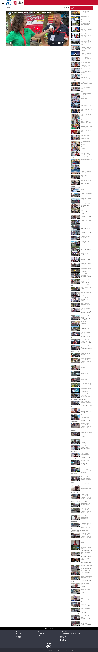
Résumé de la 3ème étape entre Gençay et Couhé (86, 591)
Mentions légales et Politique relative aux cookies (70, 633)
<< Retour (66, 7)
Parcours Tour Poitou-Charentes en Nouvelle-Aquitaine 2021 (86, 385)
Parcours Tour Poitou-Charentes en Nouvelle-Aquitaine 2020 (86, 390)
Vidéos (8, 7)
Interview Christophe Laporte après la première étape (85, 517)
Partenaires (18, 634)
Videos (17, 640)
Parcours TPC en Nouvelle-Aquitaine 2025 (85, 18)
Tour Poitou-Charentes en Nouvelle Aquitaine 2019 (86, 547)
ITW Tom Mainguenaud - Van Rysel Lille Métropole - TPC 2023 (86, 121)
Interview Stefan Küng (86, 180)
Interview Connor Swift (86, 292)
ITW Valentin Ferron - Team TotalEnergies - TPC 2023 (86, 95)
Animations (18, 637)
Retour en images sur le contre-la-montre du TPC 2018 (86, 578)
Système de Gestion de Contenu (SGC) (42, 650)
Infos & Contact (63, 636)
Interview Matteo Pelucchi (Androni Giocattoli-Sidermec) (85, 455)
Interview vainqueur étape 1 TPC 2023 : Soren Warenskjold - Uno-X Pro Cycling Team (80, 155)
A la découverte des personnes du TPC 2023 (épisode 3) (86, 105)
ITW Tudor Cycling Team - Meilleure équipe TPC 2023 (86, 83)
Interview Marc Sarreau (86, 215)
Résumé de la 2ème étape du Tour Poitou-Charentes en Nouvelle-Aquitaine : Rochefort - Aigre (81, 479)
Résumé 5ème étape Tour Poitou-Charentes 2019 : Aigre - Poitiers (86, 403)
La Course (18, 633)
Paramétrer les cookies (64, 634)
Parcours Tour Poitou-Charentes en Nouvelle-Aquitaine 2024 (86, 53)
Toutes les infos (41, 633)
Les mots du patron (85, 164)
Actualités (18, 636)
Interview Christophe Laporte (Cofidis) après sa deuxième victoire (86, 488)
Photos (17, 639)
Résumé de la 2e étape (86, 327)
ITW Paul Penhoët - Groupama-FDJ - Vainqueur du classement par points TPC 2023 (81, 77)
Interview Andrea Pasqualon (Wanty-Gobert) (85, 417)
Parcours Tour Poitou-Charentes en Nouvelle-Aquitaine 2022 (86, 270)
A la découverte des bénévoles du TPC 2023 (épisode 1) (86, 143)
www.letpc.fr (62, 637)
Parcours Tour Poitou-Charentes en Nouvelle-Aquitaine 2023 (86, 171)
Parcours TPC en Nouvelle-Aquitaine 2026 (85, 13)
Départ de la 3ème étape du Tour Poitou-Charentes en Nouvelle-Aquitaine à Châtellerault (81, 470)
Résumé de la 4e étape (86, 287)
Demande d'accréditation (43, 636)
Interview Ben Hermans (86, 297)
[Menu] (2, 2)
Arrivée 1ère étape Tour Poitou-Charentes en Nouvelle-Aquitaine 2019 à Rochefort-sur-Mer (81, 526)
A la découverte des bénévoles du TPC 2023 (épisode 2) (86, 126)
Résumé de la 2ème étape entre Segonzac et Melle (86, 610)
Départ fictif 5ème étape (86, 570)
